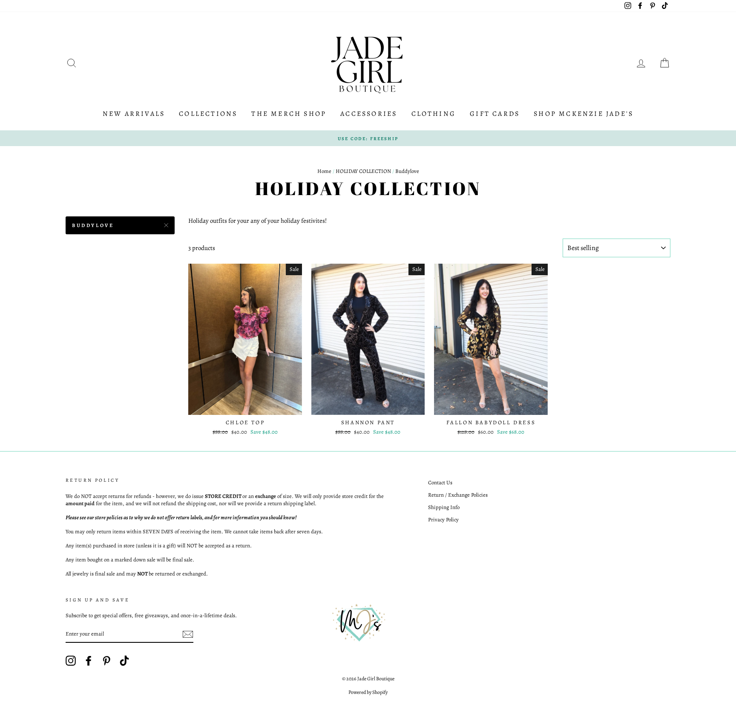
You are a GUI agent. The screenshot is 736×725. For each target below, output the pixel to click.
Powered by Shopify (368, 692)
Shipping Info (444, 507)
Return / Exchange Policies (458, 494)
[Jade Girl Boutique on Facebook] (88, 661)
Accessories (368, 113)
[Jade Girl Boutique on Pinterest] (106, 661)
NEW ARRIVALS (134, 113)
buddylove (93, 225)
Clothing (433, 113)
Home (324, 171)
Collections (208, 113)
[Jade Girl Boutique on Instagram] (71, 661)
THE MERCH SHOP (288, 113)
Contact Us (440, 482)
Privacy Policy (443, 519)
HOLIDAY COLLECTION (363, 171)
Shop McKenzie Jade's (583, 113)
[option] (368, 138)
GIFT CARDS (495, 113)
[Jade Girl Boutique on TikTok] (124, 661)
